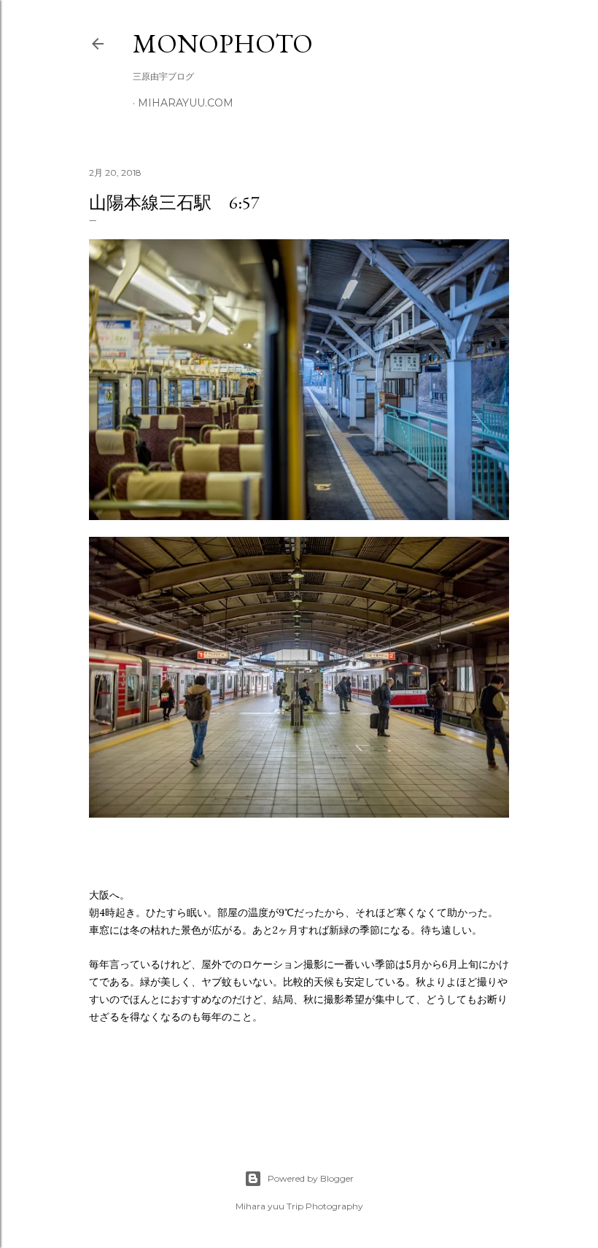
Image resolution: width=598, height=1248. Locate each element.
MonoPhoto (223, 43)
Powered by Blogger (311, 1178)
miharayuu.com (185, 102)
